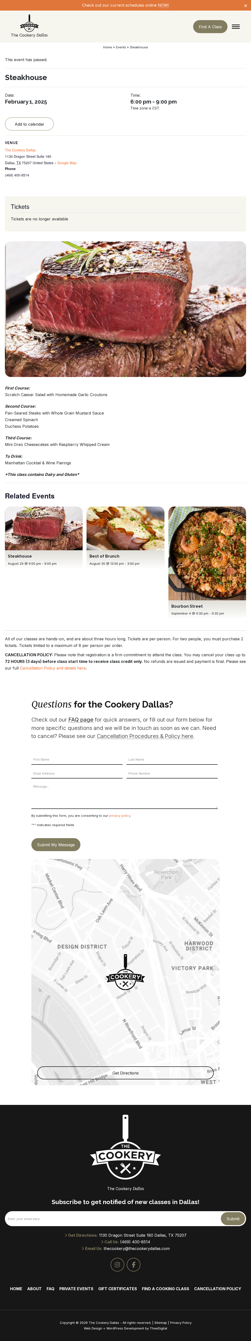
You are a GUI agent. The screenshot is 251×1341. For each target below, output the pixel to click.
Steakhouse (20, 556)
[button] (235, 27)
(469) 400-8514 (135, 1241)
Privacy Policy (180, 1323)
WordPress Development (125, 1328)
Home (107, 47)
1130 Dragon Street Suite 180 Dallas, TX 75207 (143, 1235)
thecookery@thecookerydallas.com (137, 1248)
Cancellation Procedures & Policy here (145, 736)
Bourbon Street (187, 606)
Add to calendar (29, 124)
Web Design (93, 1328)
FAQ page (80, 719)
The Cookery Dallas (20, 150)
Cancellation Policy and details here (53, 668)
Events (121, 47)
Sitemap (160, 1323)
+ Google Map (65, 162)
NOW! (163, 5)
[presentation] (44, 528)
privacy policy (119, 816)
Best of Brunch (104, 556)
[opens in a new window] (117, 1265)
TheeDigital (158, 1328)
